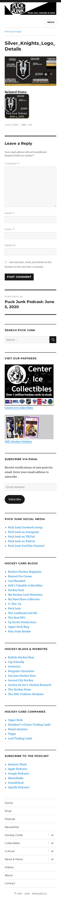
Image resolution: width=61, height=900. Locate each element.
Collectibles (12, 843)
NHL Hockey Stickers (18, 441)
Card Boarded (16, 580)
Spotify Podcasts (18, 787)
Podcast (10, 819)
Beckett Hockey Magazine (24, 571)
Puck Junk (14, 608)
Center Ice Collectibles (19, 407)
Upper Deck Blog (18, 626)
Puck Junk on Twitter (21, 541)
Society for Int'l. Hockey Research (29, 685)
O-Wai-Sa (14, 603)
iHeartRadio (15, 778)
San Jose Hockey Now (22, 675)
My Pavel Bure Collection (24, 599)
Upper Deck (15, 720)
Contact (10, 883)
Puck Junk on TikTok (21, 536)
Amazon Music (17, 764)
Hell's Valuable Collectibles (25, 585)
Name (9, 213)
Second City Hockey (20, 680)
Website (10, 245)
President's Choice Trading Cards (29, 724)
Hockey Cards (14, 835)
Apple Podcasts (17, 769)
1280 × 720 (26, 124)
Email (9, 229)
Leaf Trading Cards (20, 738)
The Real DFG (16, 617)
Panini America (17, 729)
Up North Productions (22, 622)
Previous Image (13, 31)
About (9, 875)
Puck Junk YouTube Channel (26, 545)
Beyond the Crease (20, 576)
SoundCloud (16, 782)
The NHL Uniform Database (26, 694)
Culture (10, 851)
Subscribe (14, 499)
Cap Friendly (16, 662)
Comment (12, 163)
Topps (12, 733)
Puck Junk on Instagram (23, 532)
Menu (50, 22)
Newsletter (12, 827)
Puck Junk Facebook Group (25, 527)
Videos (9, 867)
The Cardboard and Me (22, 613)
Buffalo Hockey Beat (21, 657)
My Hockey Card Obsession (25, 594)
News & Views (14, 859)
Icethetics (14, 666)
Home (9, 803)
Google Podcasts (18, 773)
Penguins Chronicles (21, 671)
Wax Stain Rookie (19, 631)
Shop (8, 811)
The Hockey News (19, 689)
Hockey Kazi (16, 590)
